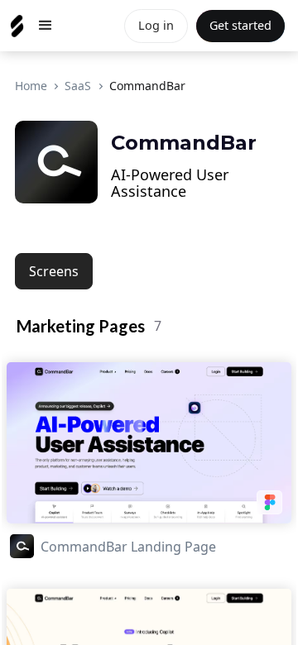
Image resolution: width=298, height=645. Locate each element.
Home (31, 85)
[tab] (54, 271)
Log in (156, 25)
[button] (45, 25)
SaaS (78, 85)
